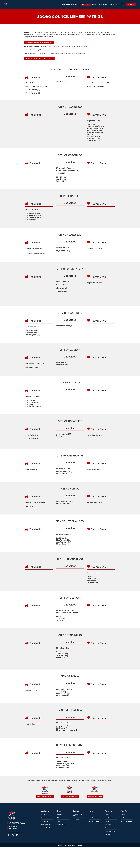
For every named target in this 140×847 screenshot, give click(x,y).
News (94, 4)
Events (75, 4)
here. (86, 46)
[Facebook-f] (8, 835)
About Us (113, 4)
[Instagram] (12, 835)
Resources (103, 4)
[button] (122, 4)
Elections (85, 4)
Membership (66, 4)
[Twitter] (17, 835)
